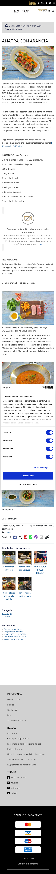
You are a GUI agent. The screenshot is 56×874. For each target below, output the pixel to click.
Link (40, 244)
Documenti (12, 733)
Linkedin (14, 793)
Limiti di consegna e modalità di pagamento (26, 754)
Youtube (14, 783)
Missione (11, 705)
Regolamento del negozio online (21, 765)
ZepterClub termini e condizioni (21, 760)
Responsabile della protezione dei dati (24, 744)
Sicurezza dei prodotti (17, 720)
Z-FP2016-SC (15, 146)
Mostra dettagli (41, 467)
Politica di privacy (15, 749)
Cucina (26, 26)
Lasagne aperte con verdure (25, 568)
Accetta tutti (28, 476)
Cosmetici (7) (7, 614)
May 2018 (37, 26)
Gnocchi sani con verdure (9, 568)
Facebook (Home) (18, 778)
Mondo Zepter (13, 700)
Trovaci (12, 772)
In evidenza (14, 694)
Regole (11, 728)
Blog (9, 715)
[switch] (49, 441)
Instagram (15, 788)
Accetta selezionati (28, 484)
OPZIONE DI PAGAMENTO (28, 815)
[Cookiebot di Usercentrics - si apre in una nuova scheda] (41, 387)
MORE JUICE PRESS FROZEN (40, 570)
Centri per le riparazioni (18, 739)
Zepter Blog (14, 26)
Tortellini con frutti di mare (25, 594)
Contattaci (12, 710)
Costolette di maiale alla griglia (9, 596)
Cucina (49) (6, 616)
